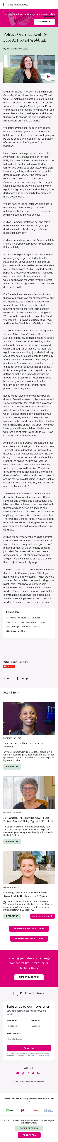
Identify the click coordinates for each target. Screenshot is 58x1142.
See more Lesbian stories (29, 929)
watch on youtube (41, 916)
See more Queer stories (29, 939)
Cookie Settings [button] (29, 1128)
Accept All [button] (29, 1135)
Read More (12, 767)
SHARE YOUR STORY (29, 977)
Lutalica (41, 1081)
